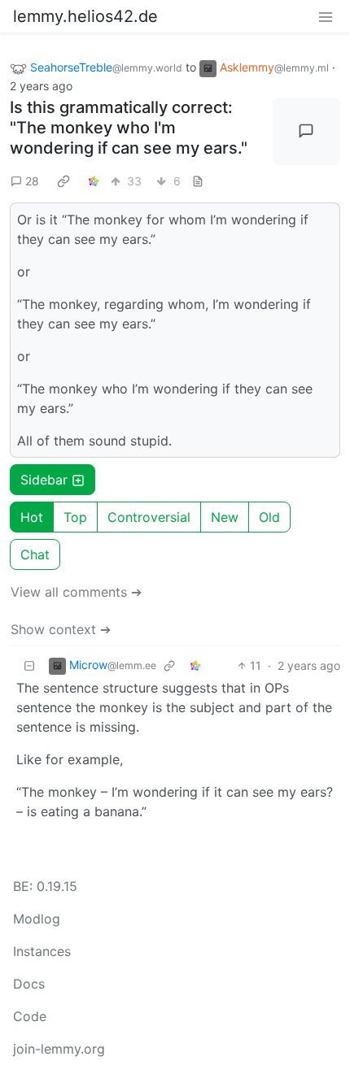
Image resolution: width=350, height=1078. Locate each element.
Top (75, 517)
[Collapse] (29, 665)
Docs (29, 984)
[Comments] (307, 132)
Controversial (148, 517)
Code (29, 1016)
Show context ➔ (61, 629)
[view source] (198, 181)
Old (269, 517)
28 (32, 181)
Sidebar (44, 480)
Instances (42, 951)
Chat (35, 554)
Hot (31, 517)
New (224, 517)
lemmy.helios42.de (85, 16)
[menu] (325, 16)
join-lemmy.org (59, 1049)
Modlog (36, 919)
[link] (63, 180)
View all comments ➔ (76, 592)
